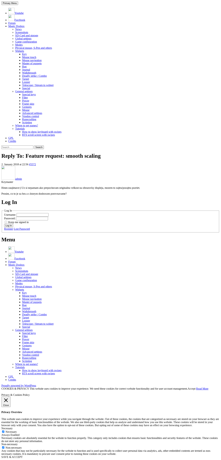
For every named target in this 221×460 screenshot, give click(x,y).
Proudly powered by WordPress (18, 385)
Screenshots (21, 32)
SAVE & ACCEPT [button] (12, 457)
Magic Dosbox (16, 26)
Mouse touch (29, 57)
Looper (26, 82)
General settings (24, 91)
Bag (24, 66)
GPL (11, 137)
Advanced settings (32, 113)
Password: (10, 218)
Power (25, 100)
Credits (12, 141)
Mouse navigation (32, 60)
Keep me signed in (18, 222)
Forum (12, 23)
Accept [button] (191, 388)
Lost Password (22, 228)
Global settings (23, 38)
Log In (9, 225)
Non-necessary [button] (9, 444)
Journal (26, 69)
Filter (25, 97)
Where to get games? (26, 125)
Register (8, 228)
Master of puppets (32, 63)
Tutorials (20, 128)
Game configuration (26, 41)
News (18, 29)
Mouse (26, 110)
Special (26, 88)
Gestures (27, 106)
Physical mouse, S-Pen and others (33, 47)
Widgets (19, 51)
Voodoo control (30, 116)
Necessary (11, 431)
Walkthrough (29, 72)
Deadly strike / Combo (34, 75)
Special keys (29, 94)
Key (24, 54)
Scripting (27, 122)
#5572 (32, 164)
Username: (10, 214)
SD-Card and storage (26, 35)
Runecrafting (29, 119)
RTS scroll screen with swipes (38, 134)
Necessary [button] (7, 428)
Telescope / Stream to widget (38, 85)
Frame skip (28, 103)
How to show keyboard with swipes (41, 131)
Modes (19, 44)
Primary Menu (10, 3)
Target (25, 78)
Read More (202, 388)
